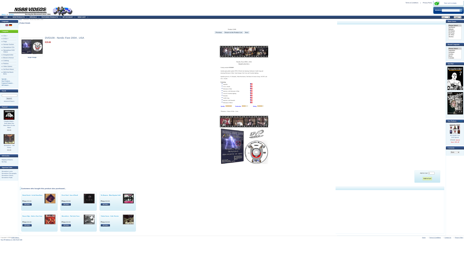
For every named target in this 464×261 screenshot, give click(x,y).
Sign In (4, 14)
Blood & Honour (8, 58)
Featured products (50, 17)
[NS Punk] (454, 33)
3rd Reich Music (8, 69)
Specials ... (5, 79)
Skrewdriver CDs (8, 47)
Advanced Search (9, 101)
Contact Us (448, 237)
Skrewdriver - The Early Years (71, 216)
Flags (5, 41)
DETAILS (27, 204)
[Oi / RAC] (454, 35)
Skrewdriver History (7, 175)
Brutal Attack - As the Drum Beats (32, 195)
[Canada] (454, 58)
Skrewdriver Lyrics (7, 171)
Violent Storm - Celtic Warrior (110, 216)
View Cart (82, 17)
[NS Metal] (454, 31)
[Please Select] (454, 25)
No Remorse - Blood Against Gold (110, 195)
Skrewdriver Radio (7, 177)
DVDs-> (5, 39)
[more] (11, 107)
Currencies (451, 148)
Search (4, 91)
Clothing (6, 61)
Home (6, 17)
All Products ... (6, 85)
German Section (8, 44)
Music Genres (452, 21)
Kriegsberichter (8, 55)
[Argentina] (454, 50)
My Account (68, 17)
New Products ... (6, 81)
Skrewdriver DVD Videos (9, 51)
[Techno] (454, 37)
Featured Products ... (8, 83)
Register (11, 14)
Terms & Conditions (412, 3)
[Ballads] (454, 29)
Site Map (4, 162)
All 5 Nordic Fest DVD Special (455, 136)
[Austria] (454, 54)
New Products (19, 17)
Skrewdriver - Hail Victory (9, 146)
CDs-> (5, 36)
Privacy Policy (427, 3)
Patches (6, 63)
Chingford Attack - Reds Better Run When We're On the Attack (9, 124)
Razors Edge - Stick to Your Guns (32, 216)
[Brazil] (454, 56)
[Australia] (454, 52)
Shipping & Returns (7, 159)
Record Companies (454, 44)
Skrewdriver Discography (9, 173)
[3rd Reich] (454, 27)
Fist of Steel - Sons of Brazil (70, 195)
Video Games (7, 66)
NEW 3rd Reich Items (8, 73)
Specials (33, 17)
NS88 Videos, (15, 237)
